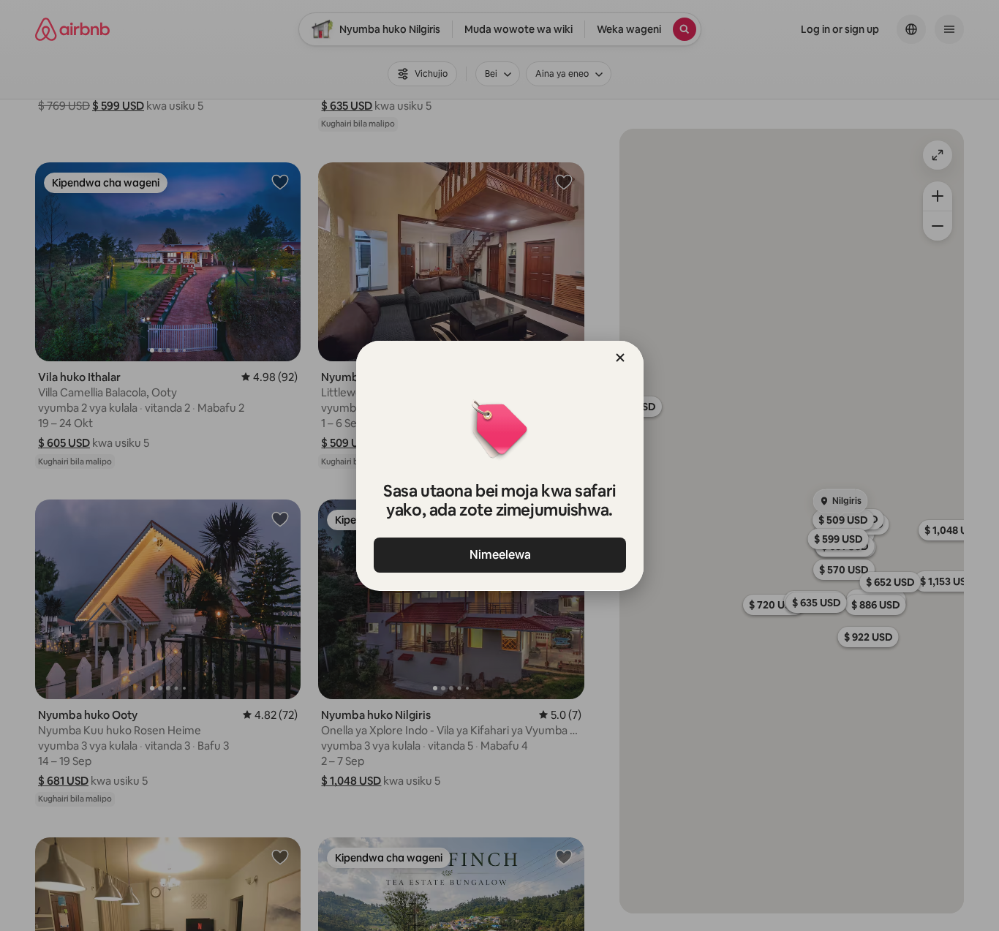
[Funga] (620, 357)
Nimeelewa (499, 554)
